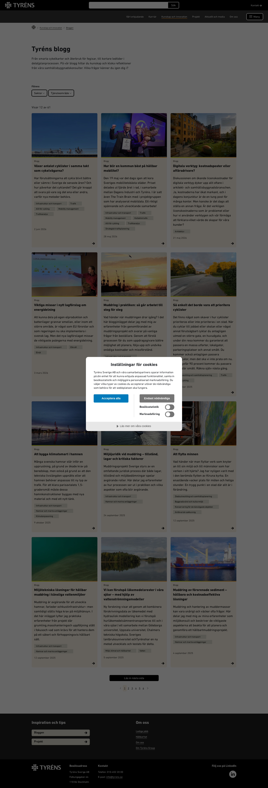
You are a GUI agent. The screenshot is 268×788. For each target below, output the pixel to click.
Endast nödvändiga (157, 398)
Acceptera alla (111, 398)
